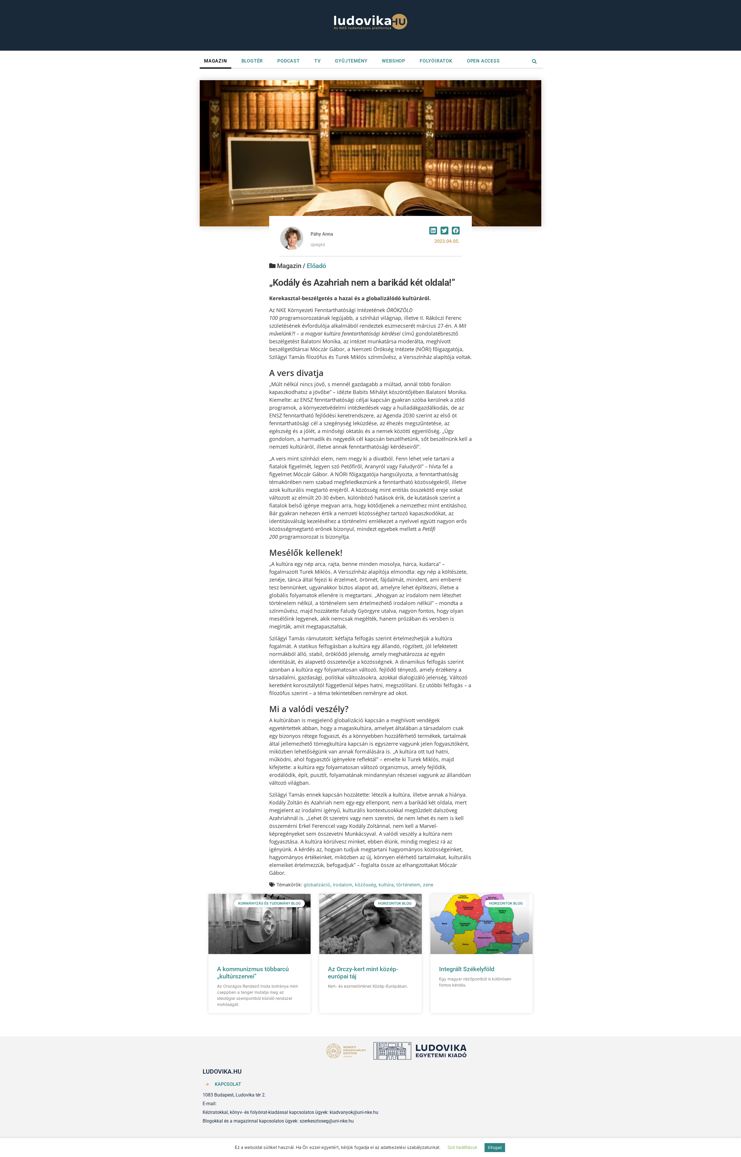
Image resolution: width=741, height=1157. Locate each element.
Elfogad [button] (495, 1147)
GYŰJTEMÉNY (351, 61)
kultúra (386, 885)
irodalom (342, 885)
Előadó (316, 265)
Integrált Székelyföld (466, 969)
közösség (365, 885)
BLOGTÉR (252, 61)
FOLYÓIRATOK (436, 61)
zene (428, 885)
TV (317, 61)
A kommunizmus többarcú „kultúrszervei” (253, 973)
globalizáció (317, 885)
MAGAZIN (215, 61)
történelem (408, 885)
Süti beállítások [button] (462, 1147)
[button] (433, 230)
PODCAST (288, 61)
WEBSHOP (393, 61)
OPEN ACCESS (483, 61)
